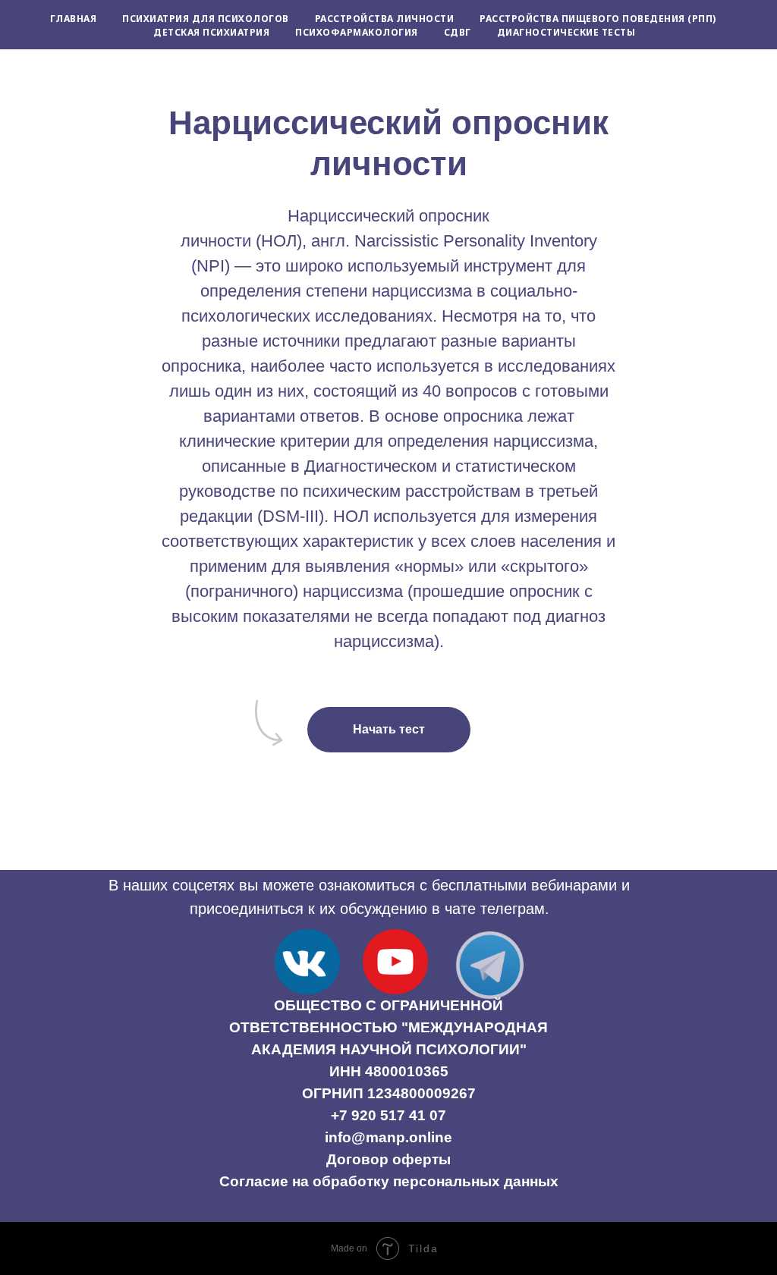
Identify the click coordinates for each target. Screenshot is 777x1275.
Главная (73, 18)
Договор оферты (388, 1159)
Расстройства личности (385, 18)
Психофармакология (356, 32)
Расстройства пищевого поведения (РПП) (598, 18)
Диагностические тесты (566, 32)
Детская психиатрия (211, 32)
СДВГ (457, 32)
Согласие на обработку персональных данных (388, 1181)
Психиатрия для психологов (205, 18)
